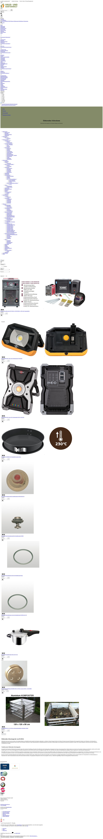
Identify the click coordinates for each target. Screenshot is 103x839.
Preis (2, 268)
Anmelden (2, 19)
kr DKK (3, 99)
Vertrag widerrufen (6, 816)
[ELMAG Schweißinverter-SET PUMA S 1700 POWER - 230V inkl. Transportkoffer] (43, 308)
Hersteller (2, 264)
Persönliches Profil (7, 21)
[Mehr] (1, 24)
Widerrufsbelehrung (6, 815)
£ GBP (3, 95)
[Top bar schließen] (1, 2)
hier (27, 825)
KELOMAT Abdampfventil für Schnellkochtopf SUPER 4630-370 (13, 496)
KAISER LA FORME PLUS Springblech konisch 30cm (11, 456)
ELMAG (5, 266)
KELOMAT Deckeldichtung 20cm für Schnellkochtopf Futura (12, 575)
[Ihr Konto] (1, 15)
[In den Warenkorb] (1, 315)
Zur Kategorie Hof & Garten (5, 52)
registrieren (4, 20)
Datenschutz (5, 830)
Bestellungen (21, 21)
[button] (7, 131)
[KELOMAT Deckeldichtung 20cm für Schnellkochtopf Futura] (23, 572)
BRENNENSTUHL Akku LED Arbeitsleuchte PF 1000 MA (12, 358)
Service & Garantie (6, 812)
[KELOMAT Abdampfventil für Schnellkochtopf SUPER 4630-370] (18, 493)
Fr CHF (3, 97)
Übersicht (2, 21)
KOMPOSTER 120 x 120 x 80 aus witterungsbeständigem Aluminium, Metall (15, 728)
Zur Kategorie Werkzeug (4, 73)
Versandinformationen (6, 811)
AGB (3, 829)
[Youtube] (2, 793)
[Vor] (5, 734)
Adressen (12, 21)
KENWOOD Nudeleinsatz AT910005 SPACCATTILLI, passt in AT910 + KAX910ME (17, 688)
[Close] (0, 838)
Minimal (5, 269)
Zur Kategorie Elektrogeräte (5, 37)
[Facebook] (1, 793)
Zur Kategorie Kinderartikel (5, 43)
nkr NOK (3, 100)
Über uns (4, 814)
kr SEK (3, 98)
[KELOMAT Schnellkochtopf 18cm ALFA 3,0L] (23, 651)
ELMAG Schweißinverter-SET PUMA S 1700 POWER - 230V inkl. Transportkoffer (15, 311)
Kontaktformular (9, 807)
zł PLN (3, 96)
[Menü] (1, 8)
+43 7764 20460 (3, 805)
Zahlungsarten (16, 21)
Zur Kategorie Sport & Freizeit (5, 68)
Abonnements (25, 21)
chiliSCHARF (17, 833)
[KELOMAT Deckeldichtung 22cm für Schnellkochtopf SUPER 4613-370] (18, 612)
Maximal (5, 271)
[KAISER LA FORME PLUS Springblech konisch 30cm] (39, 454)
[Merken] (2, 310)
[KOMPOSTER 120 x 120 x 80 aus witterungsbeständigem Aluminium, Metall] (40, 725)
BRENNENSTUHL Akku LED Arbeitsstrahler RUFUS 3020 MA (13, 417)
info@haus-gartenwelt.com (5, 804)
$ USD (3, 94)
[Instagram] (3, 793)
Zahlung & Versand (6, 813)
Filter (3, 260)
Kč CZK (3, 101)
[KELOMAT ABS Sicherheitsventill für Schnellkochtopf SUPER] (18, 533)
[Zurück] (3, 734)
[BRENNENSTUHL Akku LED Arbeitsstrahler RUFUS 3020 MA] (38, 414)
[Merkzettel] (1, 13)
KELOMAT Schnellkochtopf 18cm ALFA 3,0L (10, 654)
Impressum (4, 828)
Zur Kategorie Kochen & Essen (5, 47)
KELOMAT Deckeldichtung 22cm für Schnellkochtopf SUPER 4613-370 (14, 615)
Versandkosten (19, 824)
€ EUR (3, 102)
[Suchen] (12, 10)
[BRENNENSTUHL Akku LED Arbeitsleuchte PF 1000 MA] (45, 355)
